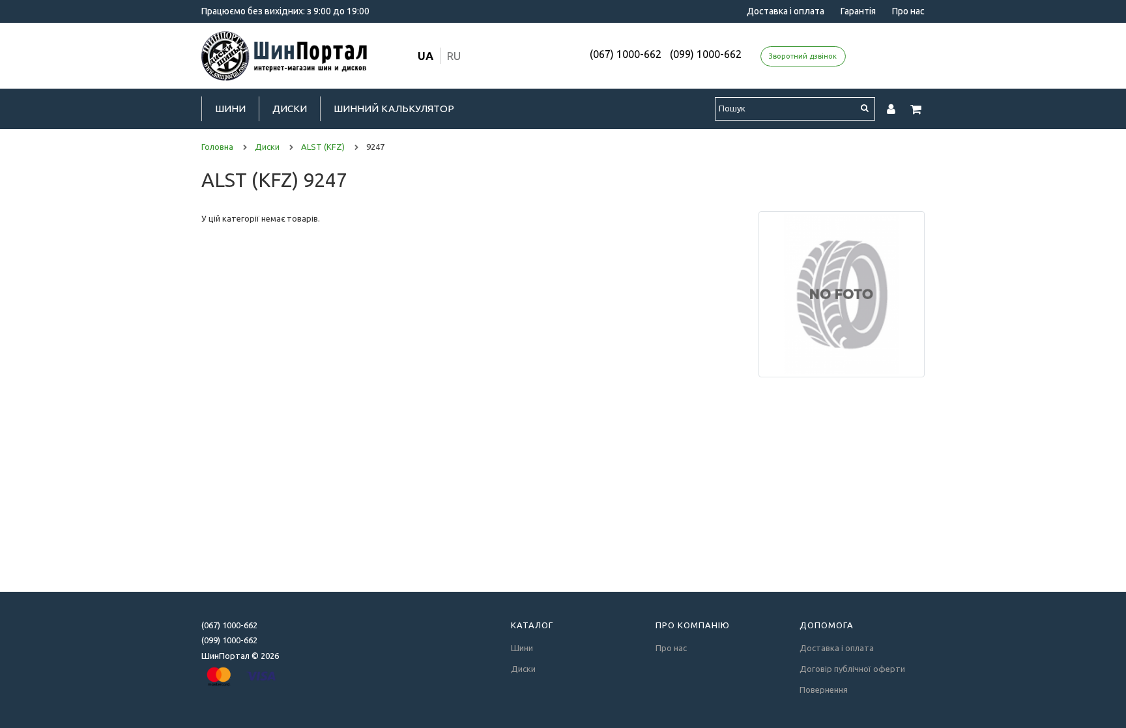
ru (454, 56)
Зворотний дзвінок (803, 56)
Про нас (908, 11)
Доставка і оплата (785, 11)
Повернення (824, 689)
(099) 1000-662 (706, 54)
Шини (230, 108)
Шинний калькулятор (394, 108)
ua (425, 56)
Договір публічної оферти (852, 668)
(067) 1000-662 (625, 54)
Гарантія (858, 11)
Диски (289, 108)
